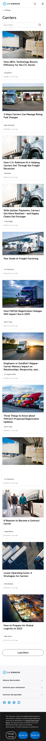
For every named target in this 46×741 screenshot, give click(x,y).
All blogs (7, 10)
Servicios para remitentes (14, 687)
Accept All (23, 735)
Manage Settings (11, 735)
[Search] (39, 25)
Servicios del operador (12, 694)
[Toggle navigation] (42, 4)
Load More (23, 652)
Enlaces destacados (11, 680)
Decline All (35, 735)
